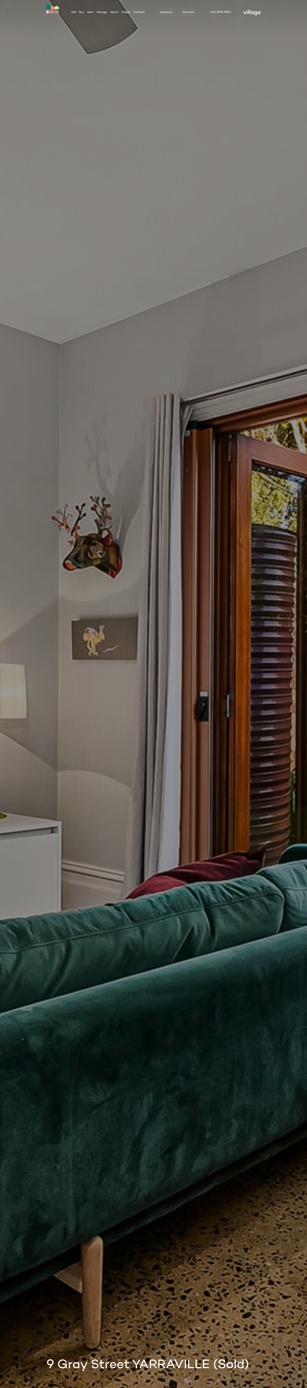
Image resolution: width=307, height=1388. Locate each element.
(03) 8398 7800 (220, 11)
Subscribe (188, 12)
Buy (81, 12)
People (126, 12)
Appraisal (166, 12)
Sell (73, 12)
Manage (102, 12)
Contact (139, 12)
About (114, 12)
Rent (90, 12)
